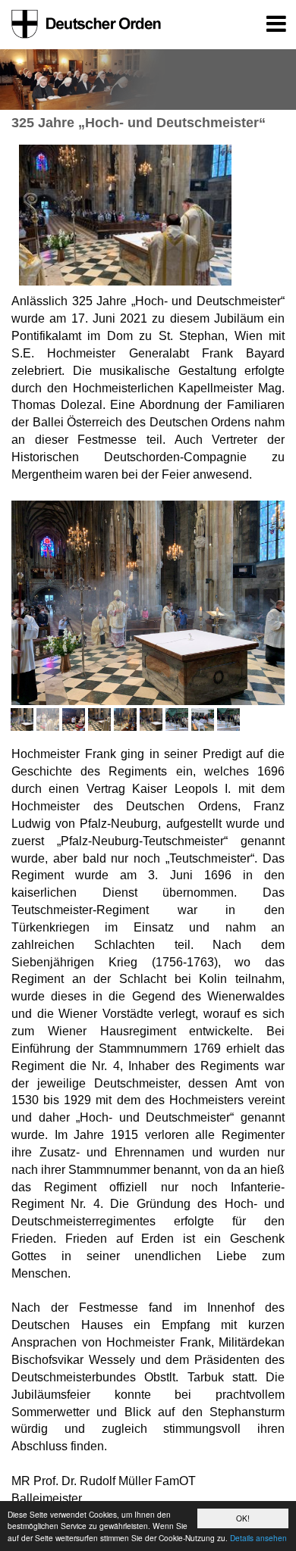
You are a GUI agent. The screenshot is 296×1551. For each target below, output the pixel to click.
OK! (243, 1518)
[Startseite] (83, 24)
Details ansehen (258, 1537)
